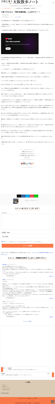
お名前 (6, 232)
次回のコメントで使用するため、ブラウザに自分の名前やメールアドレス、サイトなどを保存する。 (22, 241)
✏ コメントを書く (27, 321)
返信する (51, 276)
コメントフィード (6, 388)
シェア (23, 196)
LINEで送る (36, 196)
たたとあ (4, 264)
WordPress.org (6, 389)
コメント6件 (17, 16)
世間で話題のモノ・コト (7, 17)
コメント (4, 213)
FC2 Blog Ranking (5, 393)
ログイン (4, 385)
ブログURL (5, 236)
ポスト (19, 196)
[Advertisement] (27, 180)
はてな (27, 196)
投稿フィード (5, 386)
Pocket (31, 196)
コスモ (3, 279)
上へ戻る (52, 402)
